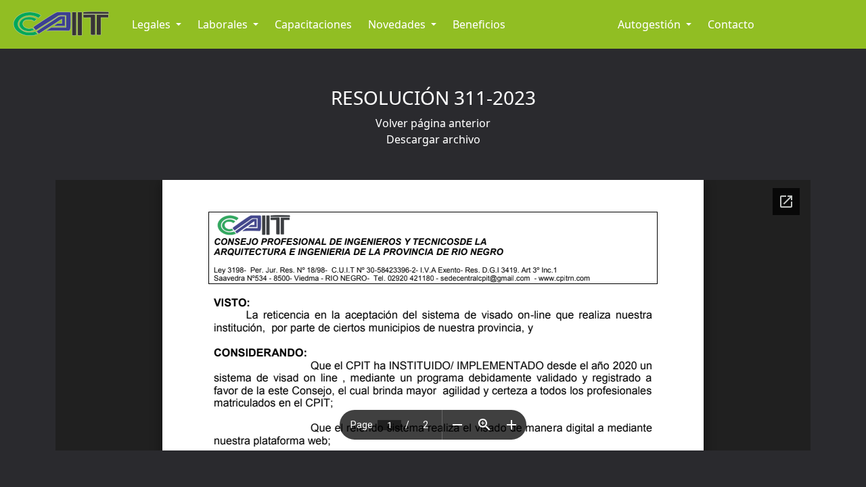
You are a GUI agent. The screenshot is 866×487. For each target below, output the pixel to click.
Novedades (398, 24)
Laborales (224, 24)
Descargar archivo (433, 139)
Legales (152, 24)
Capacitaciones (313, 24)
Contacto (731, 24)
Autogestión (650, 24)
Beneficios (479, 24)
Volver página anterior (433, 123)
